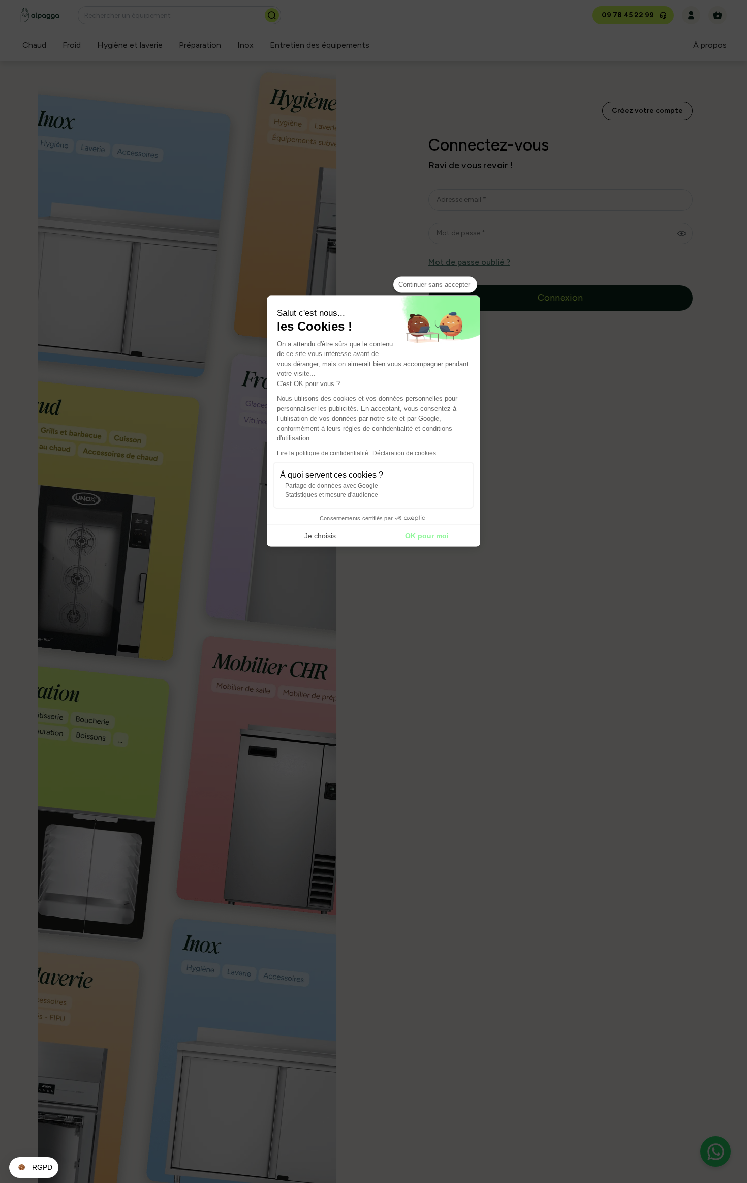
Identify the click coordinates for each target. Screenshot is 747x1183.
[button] (33, 1167)
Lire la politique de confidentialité (322, 452)
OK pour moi (427, 535)
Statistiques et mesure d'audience (331, 494)
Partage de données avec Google (331, 485)
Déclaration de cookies (404, 452)
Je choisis (320, 535)
